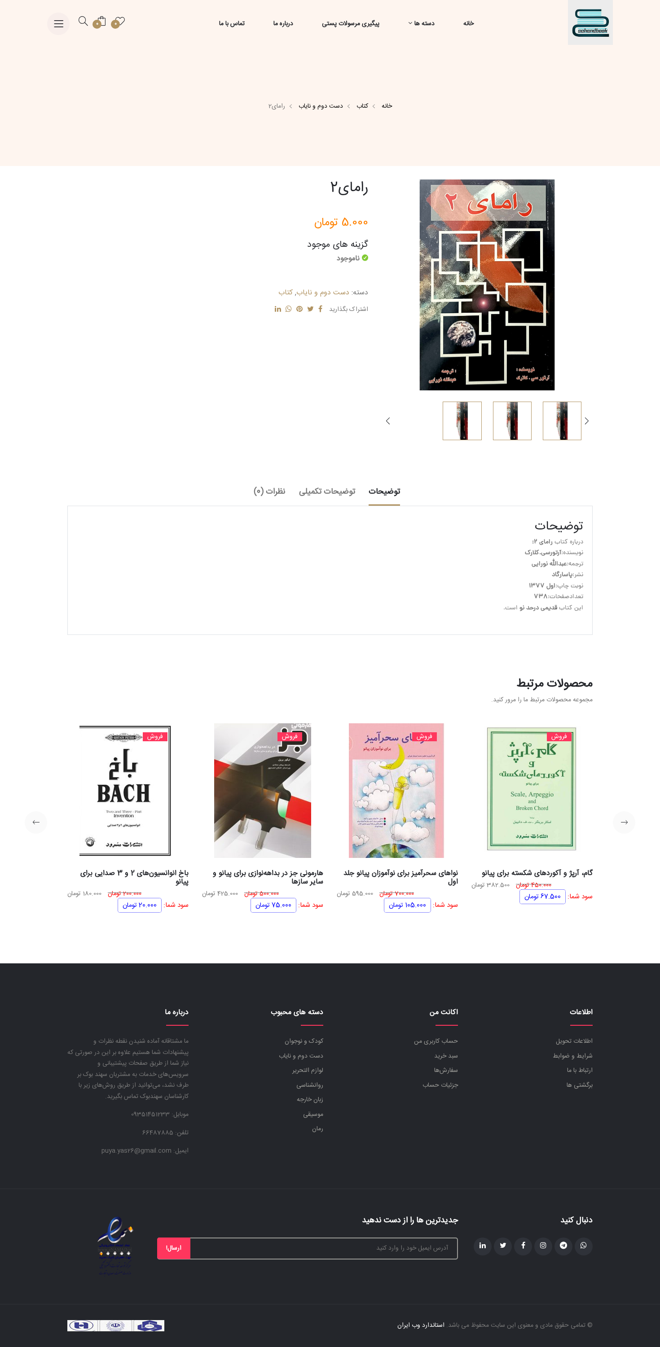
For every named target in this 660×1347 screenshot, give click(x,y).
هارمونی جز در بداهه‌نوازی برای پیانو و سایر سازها (268, 877)
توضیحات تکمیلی (327, 492)
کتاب (362, 106)
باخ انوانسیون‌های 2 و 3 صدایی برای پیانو (134, 877)
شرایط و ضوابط (573, 1056)
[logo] (590, 23)
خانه (468, 23)
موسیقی (313, 1114)
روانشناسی (309, 1085)
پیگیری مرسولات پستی (350, 23)
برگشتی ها (580, 1085)
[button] (388, 421)
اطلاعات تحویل (574, 1041)
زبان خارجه (310, 1099)
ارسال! (173, 1248)
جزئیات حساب (440, 1085)
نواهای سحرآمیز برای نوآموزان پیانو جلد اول (400, 877)
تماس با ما (232, 23)
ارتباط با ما (580, 1070)
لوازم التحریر (307, 1070)
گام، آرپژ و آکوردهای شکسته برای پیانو (537, 873)
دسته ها (424, 23)
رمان (317, 1129)
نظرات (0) (270, 492)
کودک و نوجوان (304, 1041)
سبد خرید (446, 1056)
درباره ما (283, 23)
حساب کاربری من (436, 1041)
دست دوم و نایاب (321, 106)
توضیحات (384, 492)
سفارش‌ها (446, 1070)
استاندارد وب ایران (420, 1325)
